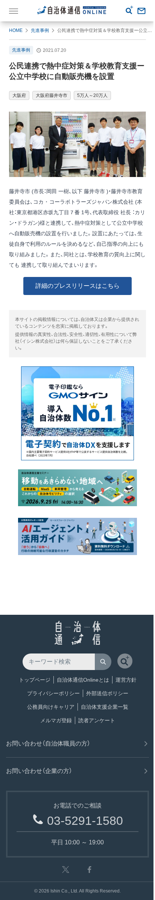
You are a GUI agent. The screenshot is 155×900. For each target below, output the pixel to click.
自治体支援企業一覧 (104, 707)
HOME (16, 30)
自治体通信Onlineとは (83, 680)
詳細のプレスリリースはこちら (77, 286)
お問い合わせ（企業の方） (39, 771)
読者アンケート (96, 720)
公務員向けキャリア (50, 707)
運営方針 (126, 680)
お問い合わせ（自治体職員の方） (48, 743)
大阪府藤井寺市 (51, 95)
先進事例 (40, 30)
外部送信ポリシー (107, 693)
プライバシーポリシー (53, 693)
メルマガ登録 (56, 720)
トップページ (34, 680)
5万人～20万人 (92, 95)
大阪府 (19, 95)
